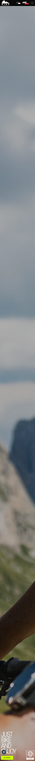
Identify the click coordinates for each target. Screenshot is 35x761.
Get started (7, 758)
